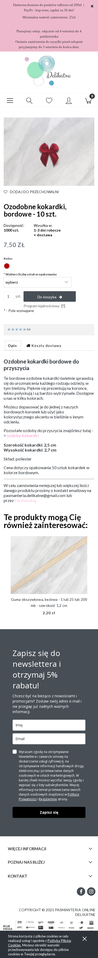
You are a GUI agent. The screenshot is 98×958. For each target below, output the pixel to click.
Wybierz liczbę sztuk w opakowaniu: (30, 274)
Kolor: (8, 258)
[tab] (13, 345)
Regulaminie (48, 799)
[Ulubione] (49, 101)
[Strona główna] (49, 70)
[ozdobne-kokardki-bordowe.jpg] (49, 151)
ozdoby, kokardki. (23, 435)
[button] (10, 100)
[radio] (7, 266)
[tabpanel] (49, 430)
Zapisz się (49, 812)
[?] (63, 306)
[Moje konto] (68, 101)
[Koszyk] (88, 100)
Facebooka (25, 500)
